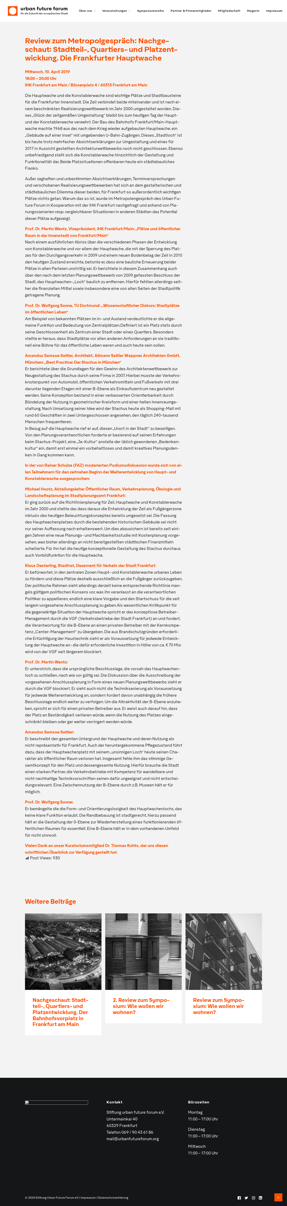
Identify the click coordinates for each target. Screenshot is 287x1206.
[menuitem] (87, 11)
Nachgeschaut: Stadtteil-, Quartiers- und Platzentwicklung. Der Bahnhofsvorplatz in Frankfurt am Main (60, 1012)
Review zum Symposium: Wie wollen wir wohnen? (218, 1006)
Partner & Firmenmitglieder (191, 11)
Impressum (274, 11)
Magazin (253, 11)
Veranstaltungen (114, 11)
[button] (63, 951)
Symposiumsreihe (150, 11)
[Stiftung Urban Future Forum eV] (37, 11)
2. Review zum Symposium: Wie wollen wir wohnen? (141, 1006)
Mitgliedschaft (229, 11)
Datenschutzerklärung (113, 1198)
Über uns (85, 11)
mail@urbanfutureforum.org (133, 1139)
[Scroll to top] (278, 1197)
